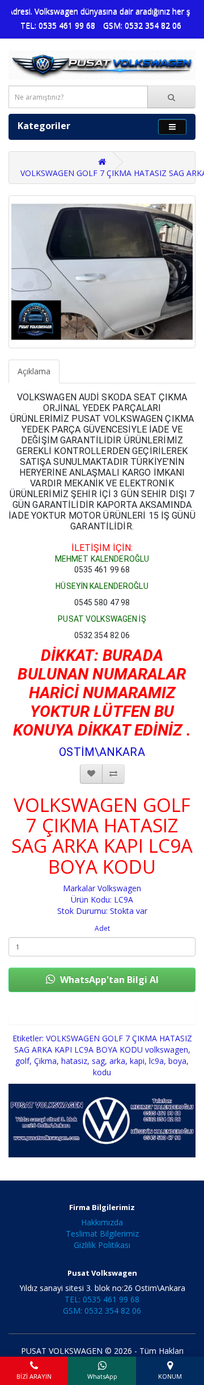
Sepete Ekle (102, 1012)
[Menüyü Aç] (172, 126)
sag (98, 1060)
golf (22, 1060)
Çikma (45, 1060)
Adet (102, 928)
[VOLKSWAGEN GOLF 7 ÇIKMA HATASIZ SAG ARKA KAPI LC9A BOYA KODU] (102, 271)
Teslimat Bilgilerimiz (102, 1233)
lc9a (156, 1060)
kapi (137, 1060)
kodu (102, 1072)
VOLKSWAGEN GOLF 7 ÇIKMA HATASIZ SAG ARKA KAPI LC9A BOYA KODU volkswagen (103, 1044)
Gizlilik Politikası (102, 1244)
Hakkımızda (102, 1222)
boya (177, 1060)
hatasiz (74, 1060)
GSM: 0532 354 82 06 (142, 25)
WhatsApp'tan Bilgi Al (108, 979)
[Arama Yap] (171, 97)
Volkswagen (119, 888)
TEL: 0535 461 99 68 (57, 25)
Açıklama (34, 371)
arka (117, 1060)
